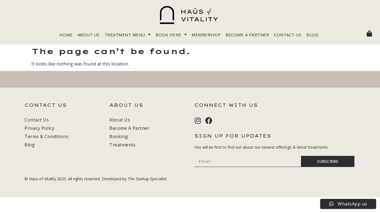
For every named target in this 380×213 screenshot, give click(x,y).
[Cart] (369, 34)
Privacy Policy (39, 128)
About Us (89, 34)
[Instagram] (197, 120)
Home (66, 34)
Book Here (168, 34)
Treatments (122, 145)
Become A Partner (247, 34)
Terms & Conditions (46, 136)
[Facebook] (208, 120)
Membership (206, 34)
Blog (312, 34)
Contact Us (287, 34)
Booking (118, 136)
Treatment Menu (125, 34)
